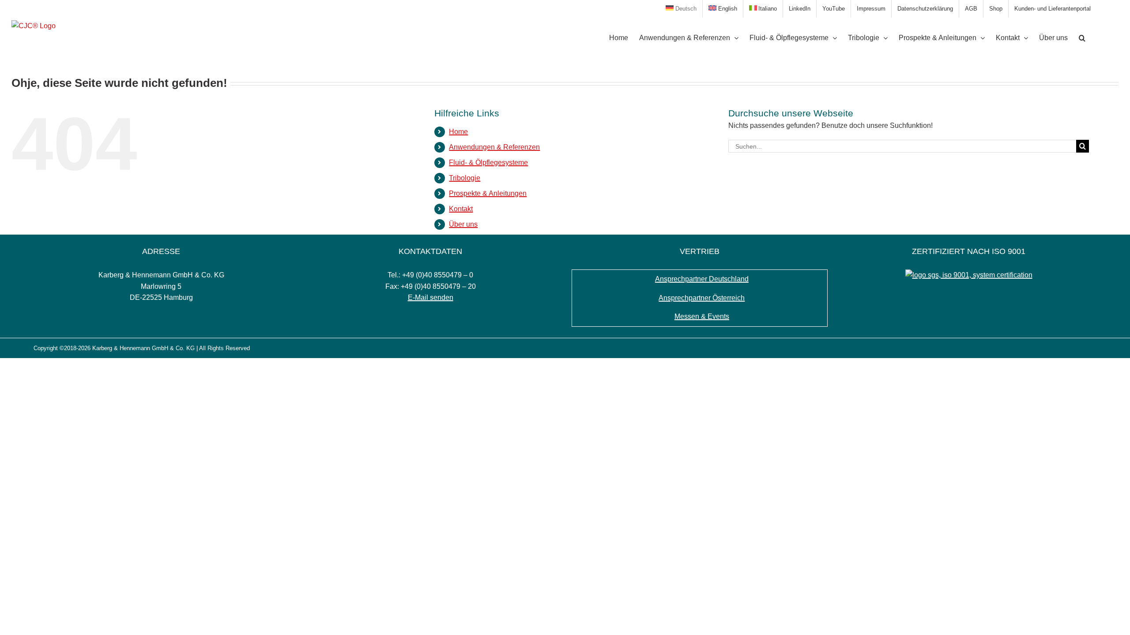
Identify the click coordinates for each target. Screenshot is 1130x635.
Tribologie (464, 178)
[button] (1082, 38)
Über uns (463, 224)
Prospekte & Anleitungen (488, 193)
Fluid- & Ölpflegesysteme (488, 162)
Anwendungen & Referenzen (494, 147)
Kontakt (461, 209)
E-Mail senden (430, 297)
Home (458, 131)
